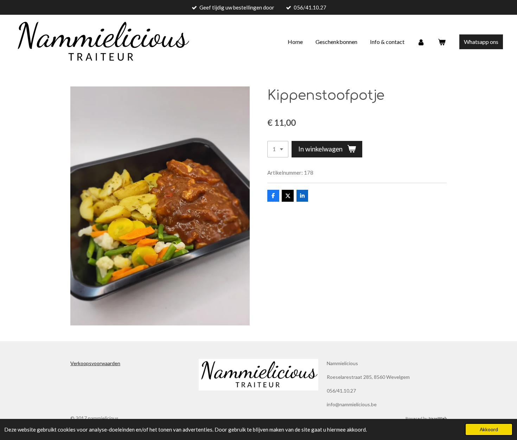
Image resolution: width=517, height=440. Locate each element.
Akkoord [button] (489, 429)
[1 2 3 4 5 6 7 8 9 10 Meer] (277, 149)
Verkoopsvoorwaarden (95, 363)
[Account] (421, 41)
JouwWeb (437, 418)
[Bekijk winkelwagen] (441, 41)
